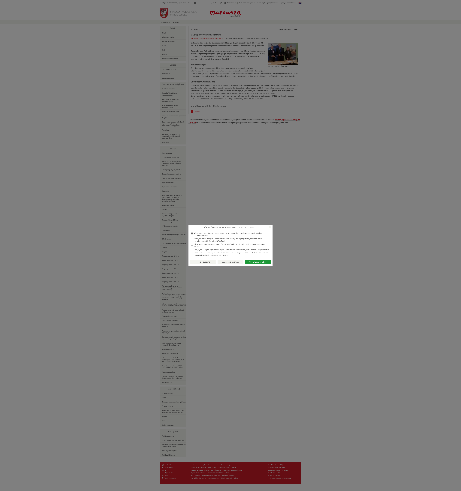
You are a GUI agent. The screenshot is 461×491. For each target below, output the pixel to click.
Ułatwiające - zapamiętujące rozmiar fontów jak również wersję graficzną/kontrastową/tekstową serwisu (229, 245)
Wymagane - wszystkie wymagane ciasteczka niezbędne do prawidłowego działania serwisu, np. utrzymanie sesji (228, 234)
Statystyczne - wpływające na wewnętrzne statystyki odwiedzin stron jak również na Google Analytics (231, 250)
